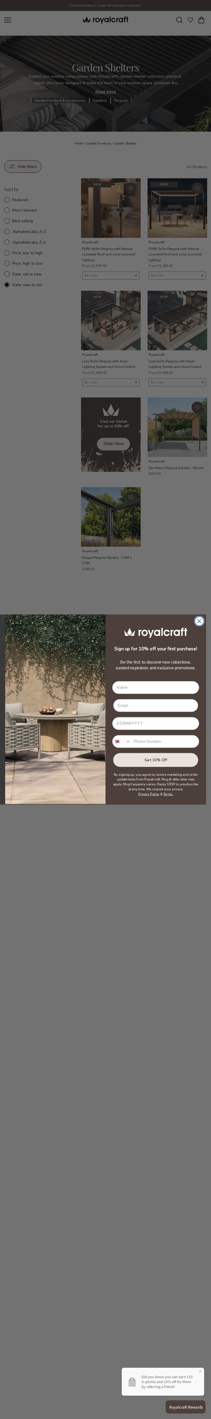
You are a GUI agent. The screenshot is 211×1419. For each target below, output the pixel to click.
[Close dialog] (199, 621)
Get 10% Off (156, 760)
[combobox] (121, 741)
